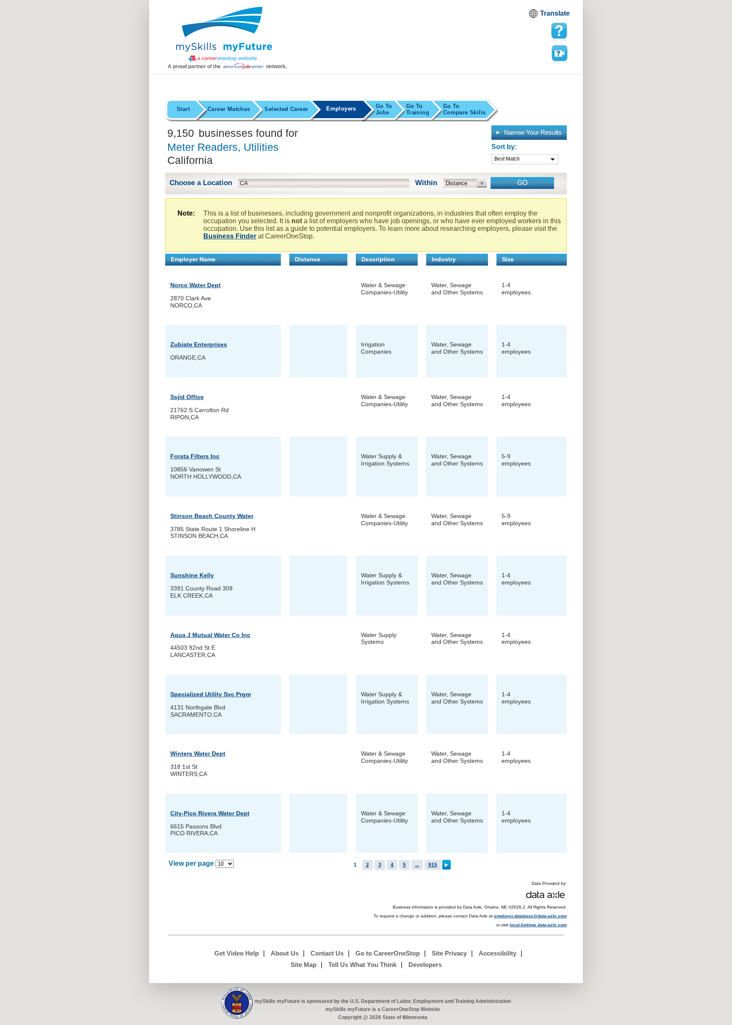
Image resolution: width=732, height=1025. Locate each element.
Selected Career (286, 109)
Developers (425, 964)
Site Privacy (449, 953)
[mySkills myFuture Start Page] (224, 35)
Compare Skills (464, 109)
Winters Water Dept (197, 753)
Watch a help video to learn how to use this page (559, 53)
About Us (285, 953)
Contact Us (327, 953)
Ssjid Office (187, 396)
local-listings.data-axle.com (538, 924)
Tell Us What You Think (362, 964)
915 (432, 865)
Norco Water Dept (195, 285)
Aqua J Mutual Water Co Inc (210, 635)
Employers (341, 108)
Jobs (384, 109)
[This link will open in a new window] (237, 1003)
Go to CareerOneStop (387, 953)
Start (183, 109)
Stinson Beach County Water (211, 515)
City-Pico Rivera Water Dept (210, 813)
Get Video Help (236, 953)
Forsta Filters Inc (194, 456)
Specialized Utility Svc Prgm (210, 694)
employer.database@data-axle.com (530, 916)
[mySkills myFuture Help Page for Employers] (559, 31)
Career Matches (229, 109)
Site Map (303, 964)
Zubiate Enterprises (198, 344)
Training (417, 109)
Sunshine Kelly (192, 575)
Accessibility (497, 953)
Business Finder (229, 236)
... (417, 865)
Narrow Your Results (532, 132)
